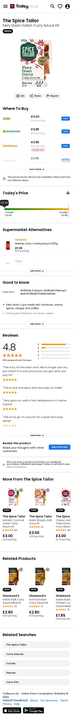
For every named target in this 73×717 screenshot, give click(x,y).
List (22, 96)
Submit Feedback (15, 700)
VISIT (65, 118)
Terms (64, 700)
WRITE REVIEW (60, 447)
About (34, 700)
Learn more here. (17, 466)
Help (17, 704)
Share (37, 96)
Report (54, 96)
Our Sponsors (49, 700)
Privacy (7, 704)
